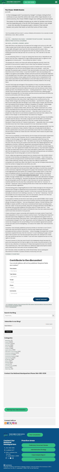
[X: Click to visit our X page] (8, 458)
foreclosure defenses (10, 353)
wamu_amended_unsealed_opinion (18, 43)
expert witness (8, 350)
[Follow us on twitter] (11, 423)
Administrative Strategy (38, 449)
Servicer (7, 367)
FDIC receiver (31, 304)
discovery (7, 345)
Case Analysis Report (38, 455)
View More (38, 459)
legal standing (8, 358)
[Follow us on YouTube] (16, 423)
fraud (6, 305)
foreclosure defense (38, 304)
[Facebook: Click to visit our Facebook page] (6, 458)
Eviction (7, 347)
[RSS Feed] (5, 423)
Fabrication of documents (11, 351)
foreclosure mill (9, 354)
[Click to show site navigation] (56, 2)
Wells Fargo (8, 369)
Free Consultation (34, 435)
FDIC (27, 304)
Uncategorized (13, 307)
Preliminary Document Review (38, 445)
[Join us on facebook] (8, 423)
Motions (7, 361)
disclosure (23, 304)
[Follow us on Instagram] (13, 423)
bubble (7, 342)
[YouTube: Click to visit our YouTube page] (10, 458)
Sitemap (24, 466)
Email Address (9, 325)
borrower (15, 304)
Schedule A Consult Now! (12, 254)
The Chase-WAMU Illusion (14, 10)
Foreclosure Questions (10, 356)
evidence (7, 348)
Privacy (28, 466)
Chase (19, 304)
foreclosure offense (47, 304)
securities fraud (9, 365)
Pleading (7, 362)
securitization (15, 305)
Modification (8, 359)
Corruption (7, 343)
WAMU (20, 305)
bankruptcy (10, 304)
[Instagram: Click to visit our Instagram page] (13, 458)
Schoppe (10, 305)
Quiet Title (7, 364)
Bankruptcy (8, 340)
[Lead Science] (8, 465)
